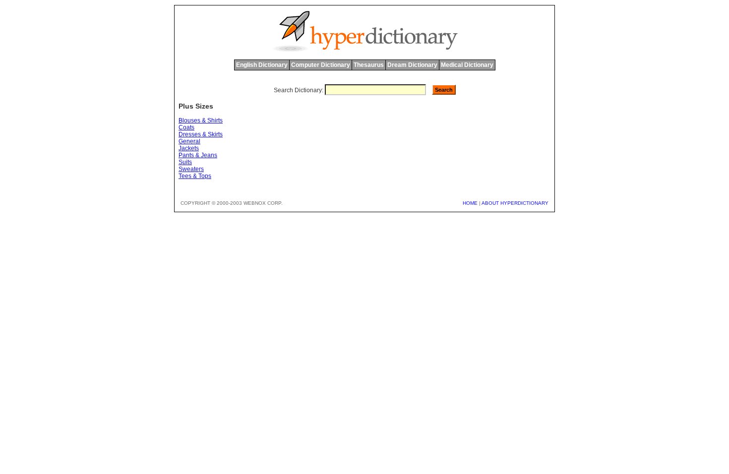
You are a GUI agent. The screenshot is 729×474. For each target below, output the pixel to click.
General (189, 141)
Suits (185, 162)
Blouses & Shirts (201, 120)
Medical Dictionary (467, 64)
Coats (186, 127)
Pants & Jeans (198, 155)
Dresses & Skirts (201, 134)
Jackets (189, 148)
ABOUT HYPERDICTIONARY (515, 203)
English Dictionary (262, 64)
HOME (470, 203)
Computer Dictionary (320, 64)
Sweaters (191, 169)
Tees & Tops (195, 176)
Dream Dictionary (412, 64)
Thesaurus (369, 64)
